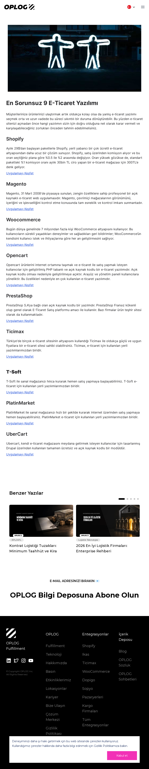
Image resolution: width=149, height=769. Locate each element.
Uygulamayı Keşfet (20, 173)
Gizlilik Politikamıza (106, 746)
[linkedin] (8, 661)
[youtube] (30, 661)
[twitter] (16, 661)
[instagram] (23, 661)
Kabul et (122, 755)
